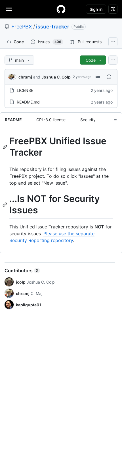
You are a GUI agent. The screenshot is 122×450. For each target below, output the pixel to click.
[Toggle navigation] (9, 9)
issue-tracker (52, 27)
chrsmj (25, 77)
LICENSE (25, 90)
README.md (28, 102)
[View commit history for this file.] (109, 77)
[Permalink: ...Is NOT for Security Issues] (5, 205)
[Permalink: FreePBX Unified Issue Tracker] (5, 147)
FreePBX (21, 27)
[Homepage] (61, 9)
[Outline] (114, 119)
